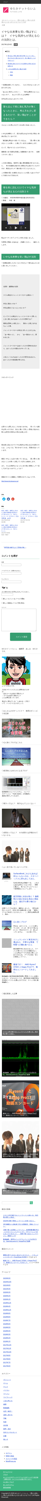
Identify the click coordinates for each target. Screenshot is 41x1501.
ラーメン (6, 1394)
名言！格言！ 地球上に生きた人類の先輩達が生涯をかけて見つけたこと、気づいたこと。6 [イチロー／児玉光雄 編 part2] (10, 514)
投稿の (10, 1456)
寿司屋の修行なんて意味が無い (15, 547)
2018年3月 (6, 1334)
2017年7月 (6, 1362)
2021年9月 (6, 1285)
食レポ (5, 1439)
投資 (4, 1422)
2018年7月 (6, 1320)
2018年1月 (6, 1341)
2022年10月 (7, 1282)
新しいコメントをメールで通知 (13, 599)
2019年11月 (7, 1303)
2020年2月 (6, 1296)
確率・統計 (7, 1429)
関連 (11, 75)
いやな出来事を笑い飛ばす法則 (17, 69)
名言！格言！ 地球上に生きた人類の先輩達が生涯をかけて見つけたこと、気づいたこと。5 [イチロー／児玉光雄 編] (29, 514)
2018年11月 (7, 1310)
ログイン (9, 1453)
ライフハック (7, 1397)
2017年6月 (6, 1366)
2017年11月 (7, 1348)
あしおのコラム (8, 1485)
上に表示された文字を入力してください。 (15, 592)
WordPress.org (11, 1461)
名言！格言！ (7, 1411)
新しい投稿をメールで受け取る (13, 603)
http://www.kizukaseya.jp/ (9, 481)
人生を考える (7, 1401)
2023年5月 (6, 1278)
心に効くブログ (20, 922)
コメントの (11, 1458)
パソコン (6, 1390)
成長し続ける (7, 1415)
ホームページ (7, 1472)
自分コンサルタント (10, 1432)
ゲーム (5, 1383)
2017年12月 (7, 1345)
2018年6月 (6, 1324)
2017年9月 (6, 1355)
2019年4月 (6, 1306)
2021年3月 (6, 1289)
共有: (11, 72)
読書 (15, 44)
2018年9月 (6, 1313)
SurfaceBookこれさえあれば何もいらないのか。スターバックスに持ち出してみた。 (25, 876)
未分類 (5, 1425)
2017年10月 (7, 1352)
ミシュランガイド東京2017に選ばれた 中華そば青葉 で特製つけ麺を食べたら (26, 942)
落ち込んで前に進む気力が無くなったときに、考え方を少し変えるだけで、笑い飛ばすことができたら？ (22, 58)
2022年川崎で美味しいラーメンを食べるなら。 (19, 1221)
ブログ (5, 1474)
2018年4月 (6, 1331)
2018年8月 (6, 1317)
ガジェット (7, 1380)
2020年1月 (6, 1299)
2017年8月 (6, 1359)
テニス (5, 1387)
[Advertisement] (20, 399)
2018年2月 (6, 1338)
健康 (4, 1404)
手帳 (4, 1418)
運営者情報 (7, 1487)
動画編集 (6, 1408)
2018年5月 (6, 1327)
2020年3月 (6, 1292)
